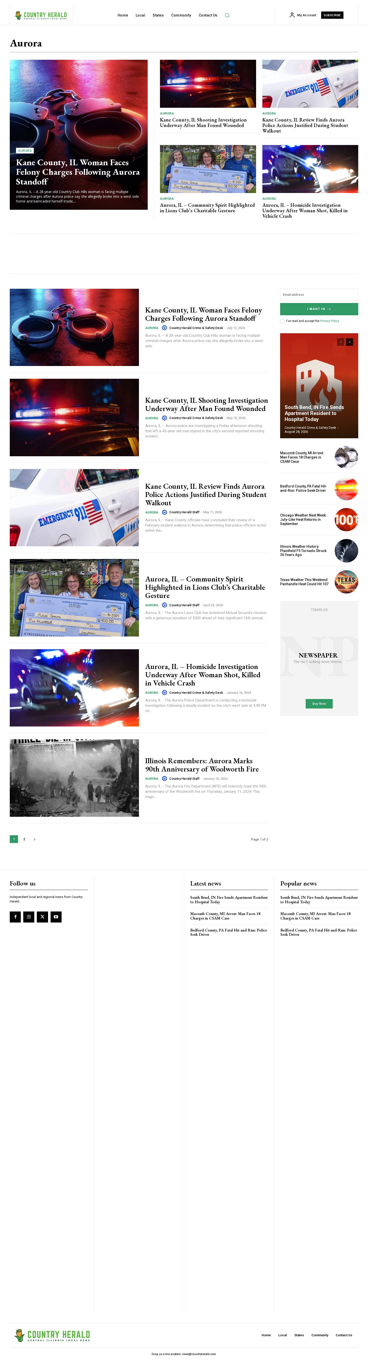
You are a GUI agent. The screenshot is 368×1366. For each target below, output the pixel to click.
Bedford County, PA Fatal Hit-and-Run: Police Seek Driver (303, 488)
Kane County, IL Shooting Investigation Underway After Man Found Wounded (203, 122)
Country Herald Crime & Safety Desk (196, 328)
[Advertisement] (107, 253)
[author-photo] (165, 327)
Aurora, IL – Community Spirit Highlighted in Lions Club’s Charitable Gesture (207, 208)
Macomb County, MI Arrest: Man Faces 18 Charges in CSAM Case (302, 457)
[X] (42, 917)
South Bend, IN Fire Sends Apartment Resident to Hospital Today (314, 413)
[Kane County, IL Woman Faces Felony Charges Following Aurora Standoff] (79, 135)
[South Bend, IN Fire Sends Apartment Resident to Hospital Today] (319, 385)
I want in (316, 309)
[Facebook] (15, 917)
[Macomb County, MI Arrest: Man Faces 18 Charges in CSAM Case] (346, 457)
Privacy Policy (329, 321)
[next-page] (34, 839)
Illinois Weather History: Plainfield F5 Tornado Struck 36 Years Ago (303, 550)
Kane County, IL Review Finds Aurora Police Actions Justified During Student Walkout (305, 125)
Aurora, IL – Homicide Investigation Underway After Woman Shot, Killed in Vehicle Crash (305, 210)
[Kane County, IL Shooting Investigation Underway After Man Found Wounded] (208, 84)
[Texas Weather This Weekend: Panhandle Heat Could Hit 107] (346, 582)
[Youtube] (56, 917)
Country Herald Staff (184, 512)
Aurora (25, 150)
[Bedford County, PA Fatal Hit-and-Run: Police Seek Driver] (346, 488)
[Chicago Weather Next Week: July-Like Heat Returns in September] (346, 520)
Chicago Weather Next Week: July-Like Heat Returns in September (303, 519)
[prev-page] (340, 342)
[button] (227, 15)
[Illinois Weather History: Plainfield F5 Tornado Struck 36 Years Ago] (346, 550)
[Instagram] (28, 917)
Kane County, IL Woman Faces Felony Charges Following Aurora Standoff (78, 171)
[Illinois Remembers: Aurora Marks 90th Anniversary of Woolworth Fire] (74, 778)
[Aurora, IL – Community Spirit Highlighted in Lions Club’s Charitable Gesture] (208, 169)
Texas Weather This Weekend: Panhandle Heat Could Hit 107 (304, 582)
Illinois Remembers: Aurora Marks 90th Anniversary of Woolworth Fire (202, 765)
